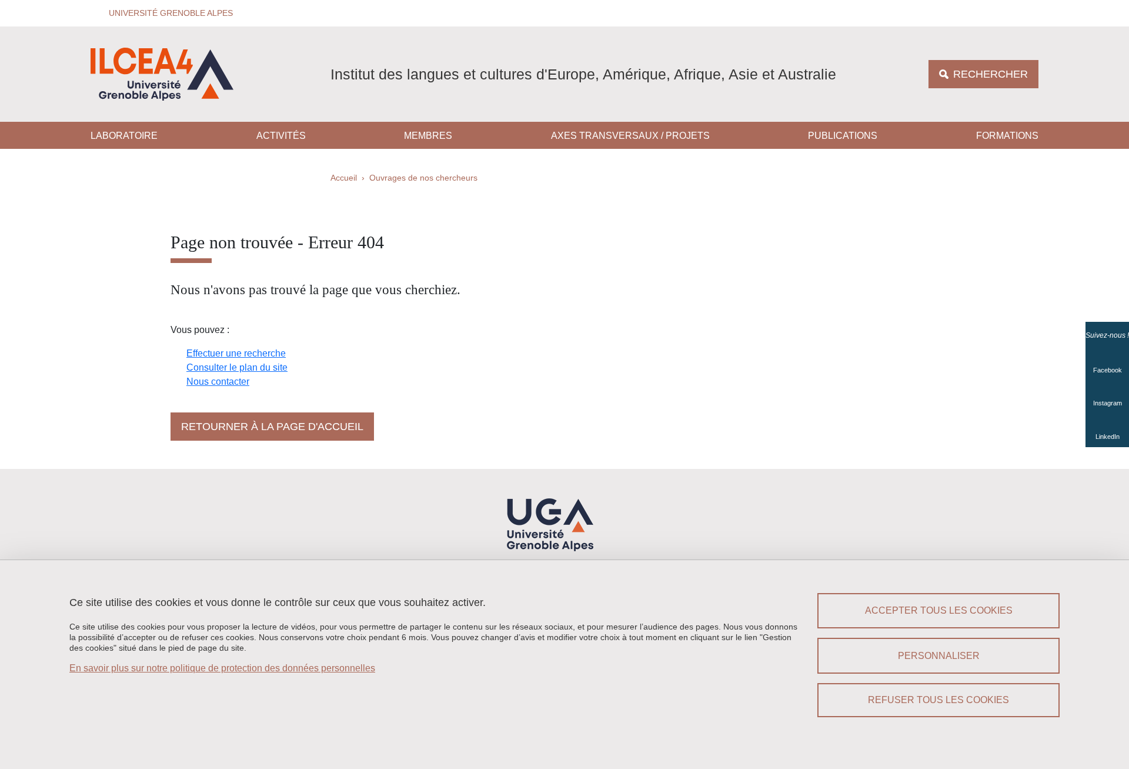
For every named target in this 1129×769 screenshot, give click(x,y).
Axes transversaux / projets (630, 136)
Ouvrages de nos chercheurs (423, 177)
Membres (428, 136)
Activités (281, 136)
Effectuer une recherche (236, 353)
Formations (1007, 136)
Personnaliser (939, 656)
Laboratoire (124, 136)
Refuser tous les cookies (938, 700)
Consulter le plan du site (237, 367)
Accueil (343, 177)
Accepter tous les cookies (939, 610)
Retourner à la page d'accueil (272, 426)
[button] (167, 13)
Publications (842, 136)
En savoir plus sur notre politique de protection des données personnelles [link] (222, 668)
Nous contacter (217, 382)
